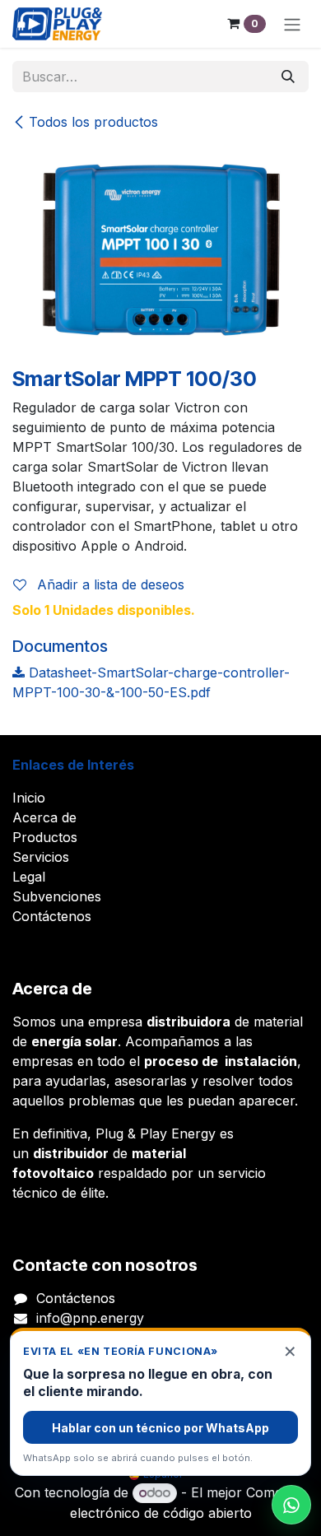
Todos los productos (93, 122)
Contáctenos (51, 916)
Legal (28, 876)
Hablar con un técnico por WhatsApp (160, 1428)
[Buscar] (288, 76)
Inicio (28, 797)
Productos (44, 837)
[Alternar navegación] (292, 24)
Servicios (40, 857)
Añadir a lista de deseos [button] (108, 584)
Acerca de (44, 817)
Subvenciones (56, 896)
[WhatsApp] (291, 1504)
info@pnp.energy (90, 1318)
